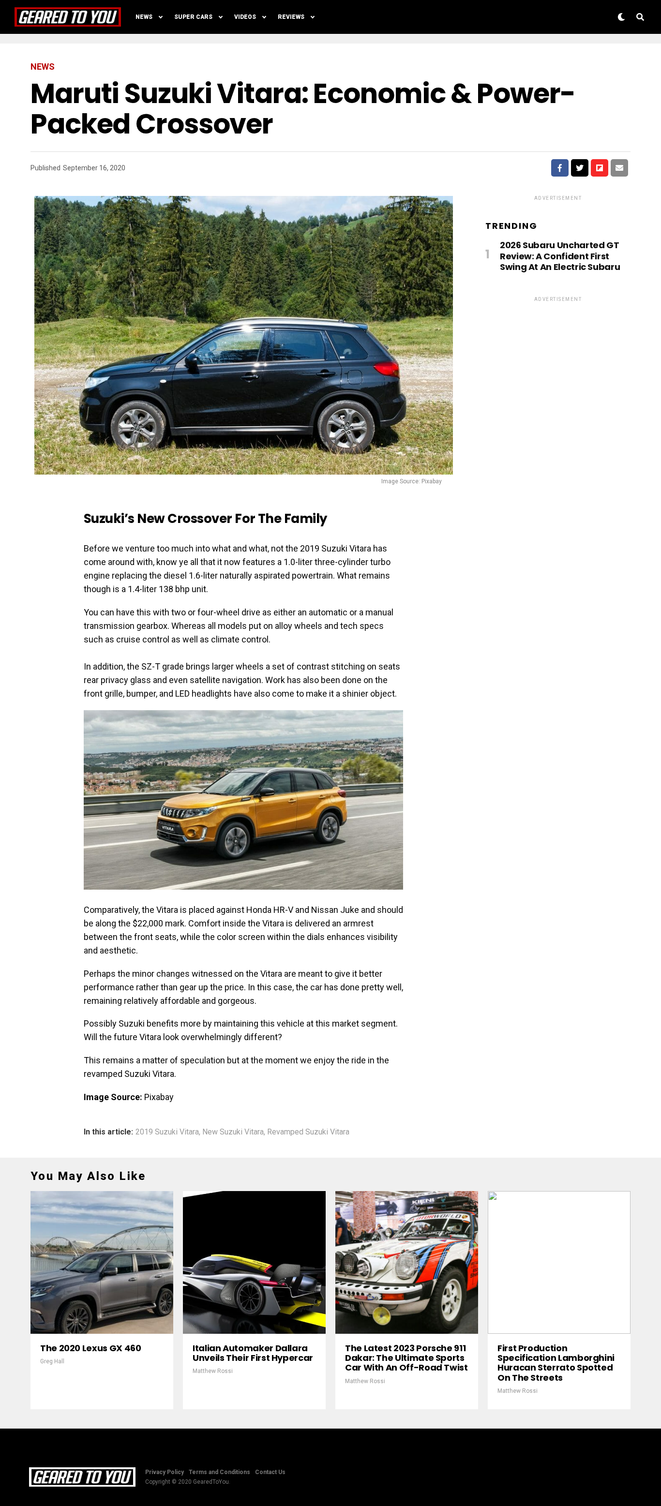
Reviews (291, 17)
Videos (245, 17)
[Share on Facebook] (560, 168)
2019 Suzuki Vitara (167, 1132)
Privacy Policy (164, 1472)
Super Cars (193, 17)
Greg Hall (52, 1361)
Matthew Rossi (213, 1371)
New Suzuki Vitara (233, 1132)
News (143, 17)
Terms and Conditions (219, 1472)
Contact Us (270, 1472)
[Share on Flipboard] (599, 168)
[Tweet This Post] (579, 168)
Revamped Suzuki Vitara (308, 1132)
